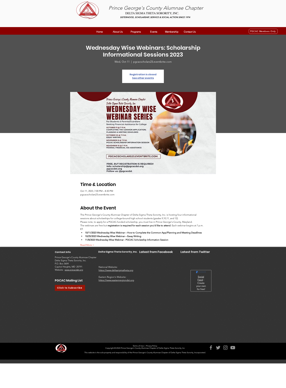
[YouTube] (233, 373)
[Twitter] (218, 373)
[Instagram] (225, 373)
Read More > (87, 245)
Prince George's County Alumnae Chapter (156, 8)
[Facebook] (211, 373)
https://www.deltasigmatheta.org (116, 270)
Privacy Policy (151, 371)
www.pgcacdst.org (74, 269)
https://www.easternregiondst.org (116, 280)
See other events (143, 78)
